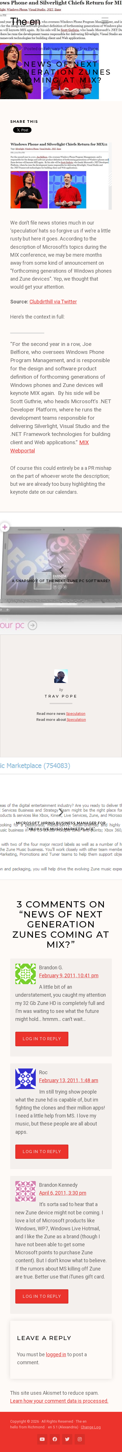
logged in (56, 1354)
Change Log (91, 1427)
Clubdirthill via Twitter (53, 302)
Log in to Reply (42, 1039)
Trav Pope (61, 696)
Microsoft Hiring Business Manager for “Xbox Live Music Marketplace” (61, 826)
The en (25, 21)
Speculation (75, 713)
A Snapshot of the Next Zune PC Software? (61, 581)
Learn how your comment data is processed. (59, 1401)
